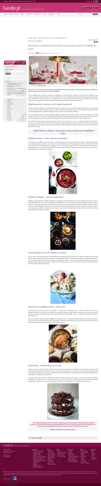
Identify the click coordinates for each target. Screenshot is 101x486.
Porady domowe (52, 464)
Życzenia (93, 457)
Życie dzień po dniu (62, 452)
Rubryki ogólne (51, 455)
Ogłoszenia (50, 450)
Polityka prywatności (73, 461)
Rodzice (22, 14)
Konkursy (11, 14)
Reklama (70, 452)
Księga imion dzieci (37, 459)
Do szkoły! (9, 116)
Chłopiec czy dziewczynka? (39, 457)
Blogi (92, 452)
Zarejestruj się (94, 8)
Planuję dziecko (51, 14)
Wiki (92, 456)
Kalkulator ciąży (37, 455)
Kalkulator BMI (36, 461)
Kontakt (70, 450)
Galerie (93, 455)
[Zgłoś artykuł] (59, 53)
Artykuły (9, 78)
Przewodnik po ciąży (38, 452)
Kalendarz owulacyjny (38, 450)
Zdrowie (44, 14)
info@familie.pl (6, 456)
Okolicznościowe (61, 456)
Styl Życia (83, 460)
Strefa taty (50, 461)
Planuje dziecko (10, 104)
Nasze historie (10, 99)
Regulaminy (71, 453)
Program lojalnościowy (73, 456)
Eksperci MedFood (85, 463)
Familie (5, 14)
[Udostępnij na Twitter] (97, 42)
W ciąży (58, 14)
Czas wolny (9, 118)
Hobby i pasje (60, 455)
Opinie (59, 450)
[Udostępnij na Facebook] (94, 42)
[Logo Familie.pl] (11, 8)
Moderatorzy (71, 455)
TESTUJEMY (29, 14)
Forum (92, 450)
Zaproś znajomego (72, 457)
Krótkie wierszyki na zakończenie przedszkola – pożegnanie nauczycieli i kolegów (15, 93)
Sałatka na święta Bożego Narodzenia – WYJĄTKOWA (15, 86)
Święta (82, 457)
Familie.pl (33, 41)
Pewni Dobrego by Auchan (53, 426)
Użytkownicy (51, 463)
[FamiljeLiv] (96, 1)
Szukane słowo (9, 69)
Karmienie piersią (37, 14)
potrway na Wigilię (37, 438)
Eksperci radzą (51, 453)
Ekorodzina (50, 452)
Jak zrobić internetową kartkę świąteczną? (15, 90)
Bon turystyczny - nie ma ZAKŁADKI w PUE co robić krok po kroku (16, 89)
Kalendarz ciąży (36, 453)
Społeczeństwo (61, 453)
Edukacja (35, 463)
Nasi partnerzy (71, 459)
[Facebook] (94, 1)
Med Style (9, 120)
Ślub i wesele (9, 102)
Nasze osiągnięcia (72, 460)
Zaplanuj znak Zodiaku (38, 467)
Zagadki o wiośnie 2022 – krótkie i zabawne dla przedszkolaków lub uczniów (15, 84)
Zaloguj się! (86, 8)
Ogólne (8, 100)
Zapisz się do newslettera (93, 9)
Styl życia (17, 14)
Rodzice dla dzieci (37, 465)
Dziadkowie (9, 108)
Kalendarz (35, 464)
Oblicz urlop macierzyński (39, 456)
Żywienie (9, 112)
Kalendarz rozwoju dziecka (39, 460)
